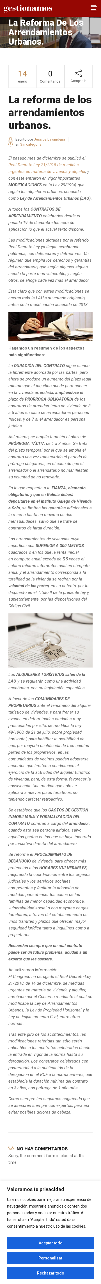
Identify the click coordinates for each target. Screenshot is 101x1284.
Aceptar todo (51, 1243)
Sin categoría (31, 144)
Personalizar (50, 1258)
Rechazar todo (50, 1273)
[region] (50, 1232)
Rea (11, 164)
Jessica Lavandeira (49, 139)
